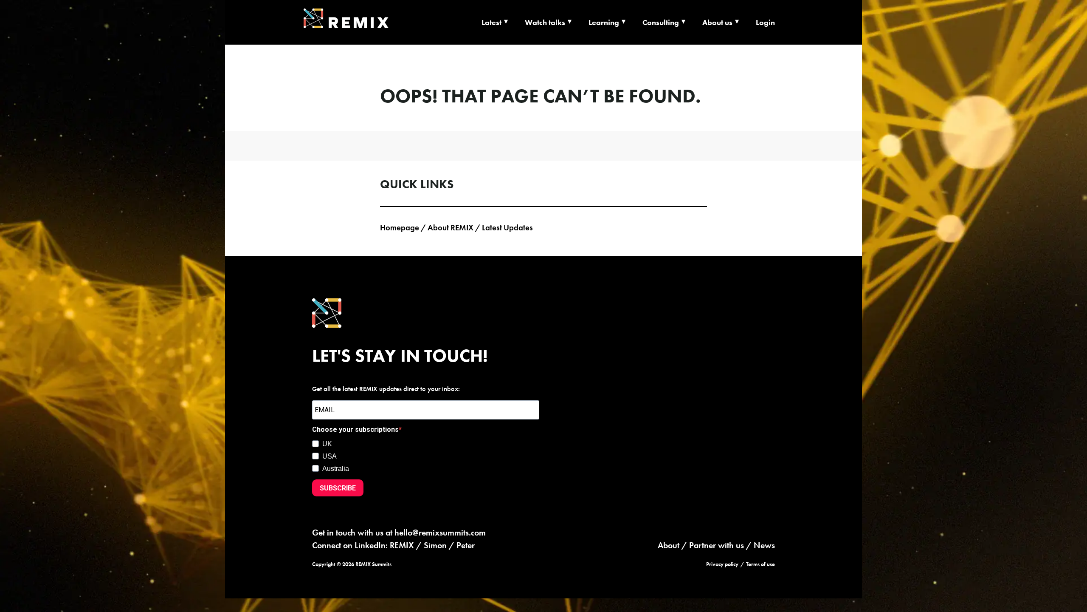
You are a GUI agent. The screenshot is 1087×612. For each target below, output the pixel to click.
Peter (465, 545)
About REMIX (450, 227)
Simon (435, 545)
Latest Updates (507, 227)
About (668, 545)
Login (765, 22)
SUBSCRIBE (338, 488)
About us (717, 22)
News (764, 545)
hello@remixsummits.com (440, 532)
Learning (604, 22)
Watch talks (545, 22)
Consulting (660, 22)
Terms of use (760, 564)
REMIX (402, 545)
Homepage (399, 227)
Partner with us (716, 545)
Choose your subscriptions (355, 429)
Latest (491, 22)
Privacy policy (722, 564)
